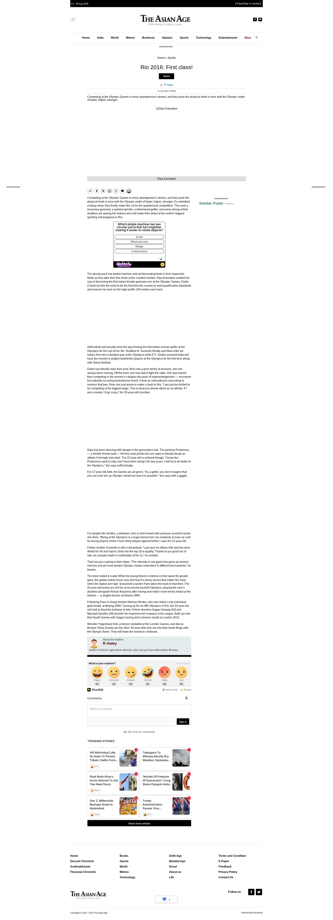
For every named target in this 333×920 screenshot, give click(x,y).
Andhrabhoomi (80, 866)
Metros (130, 37)
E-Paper (224, 861)
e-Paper (239, 3)
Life (171, 877)
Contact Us (226, 877)
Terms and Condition (232, 855)
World (115, 37)
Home (86, 37)
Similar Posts (211, 203)
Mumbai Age (177, 861)
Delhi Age (175, 855)
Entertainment (228, 37)
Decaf (173, 866)
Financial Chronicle (83, 871)
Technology (203, 37)
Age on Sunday (252, 3)
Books (124, 855)
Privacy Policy (228, 871)
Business (148, 37)
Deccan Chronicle (82, 861)
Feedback (225, 866)
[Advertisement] (139, 318)
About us (175, 871)
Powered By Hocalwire (252, 913)
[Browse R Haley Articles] (94, 643)
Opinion (167, 37)
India (100, 37)
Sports (184, 37)
